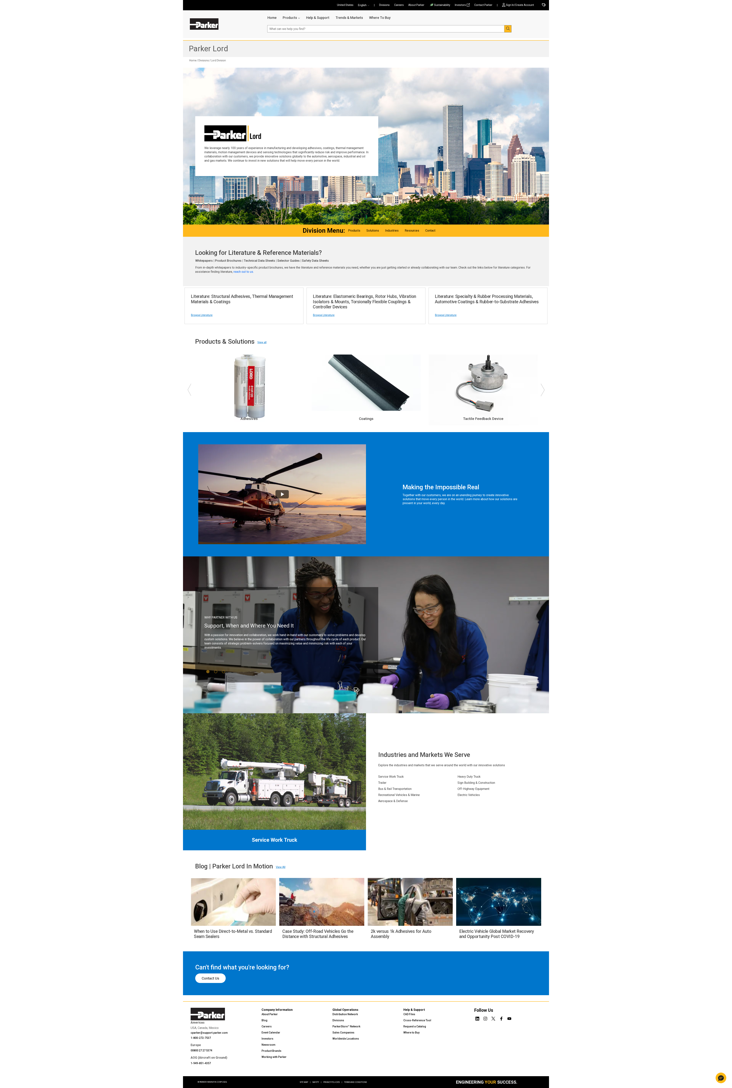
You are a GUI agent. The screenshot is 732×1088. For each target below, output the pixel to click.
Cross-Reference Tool (417, 1020)
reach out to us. (244, 272)
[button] (365, 5)
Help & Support (317, 18)
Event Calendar (271, 1032)
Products (290, 18)
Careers (399, 4)
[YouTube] (509, 1018)
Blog (264, 1020)
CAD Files (409, 1014)
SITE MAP (305, 1082)
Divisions (384, 4)
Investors (460, 4)
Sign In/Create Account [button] (520, 4)
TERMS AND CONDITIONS (355, 1082)
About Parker (416, 4)
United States (345, 4)
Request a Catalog (414, 1026)
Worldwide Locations (345, 1038)
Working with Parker (274, 1056)
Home (272, 18)
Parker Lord (208, 48)
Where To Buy (380, 18)
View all (261, 342)
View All (280, 867)
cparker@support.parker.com (209, 1032)
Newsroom (268, 1044)
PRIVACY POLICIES (332, 1082)
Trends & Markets (349, 18)
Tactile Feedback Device (483, 418)
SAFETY (316, 1082)
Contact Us (210, 978)
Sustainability (442, 4)
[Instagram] (485, 1018)
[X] (493, 1018)
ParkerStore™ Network (346, 1026)
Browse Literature (202, 315)
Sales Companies (343, 1032)
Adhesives (249, 418)
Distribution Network (345, 1014)
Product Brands (271, 1050)
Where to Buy (411, 1032)
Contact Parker (483, 4)
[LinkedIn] (477, 1018)
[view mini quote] (544, 5)
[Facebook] (501, 1018)
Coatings (366, 418)
